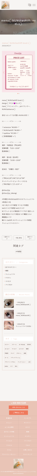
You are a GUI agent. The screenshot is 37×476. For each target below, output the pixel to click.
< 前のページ (7, 238)
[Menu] (34, 5)
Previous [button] (4, 72)
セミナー (7, 344)
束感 (25, 353)
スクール (14, 344)
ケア (11, 366)
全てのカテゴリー (10, 267)
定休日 (29, 344)
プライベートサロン (10, 362)
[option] (18, 71)
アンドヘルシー (22, 362)
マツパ (12, 353)
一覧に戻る (18, 238)
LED (29, 362)
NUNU (6, 366)
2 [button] (19, 93)
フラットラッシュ (15, 357)
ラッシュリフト (10, 274)
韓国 (6, 271)
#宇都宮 (18, 251)
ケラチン (8, 278)
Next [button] (33, 72)
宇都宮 (6, 353)
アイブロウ (8, 285)
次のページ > (30, 238)
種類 (27, 349)
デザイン (19, 353)
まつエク (7, 349)
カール (6, 357)
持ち (16, 366)
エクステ (21, 349)
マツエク (8, 281)
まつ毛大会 (22, 344)
